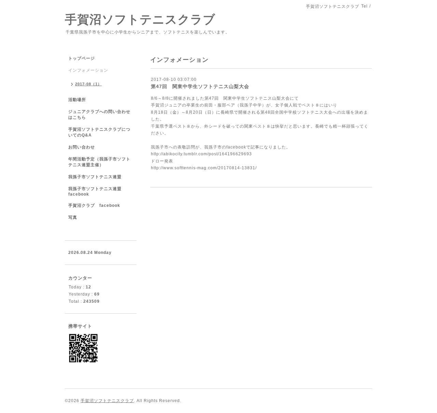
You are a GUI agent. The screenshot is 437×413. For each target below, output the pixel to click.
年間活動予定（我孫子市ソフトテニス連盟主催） (99, 162)
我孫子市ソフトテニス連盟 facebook (95, 191)
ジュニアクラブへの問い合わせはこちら (99, 114)
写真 (72, 217)
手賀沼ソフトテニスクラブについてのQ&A (99, 132)
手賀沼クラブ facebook (94, 205)
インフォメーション (88, 70)
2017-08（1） (88, 84)
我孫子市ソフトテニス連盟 (95, 176)
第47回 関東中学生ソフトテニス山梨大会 (200, 86)
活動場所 (77, 99)
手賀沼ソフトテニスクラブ (140, 19)
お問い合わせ (81, 147)
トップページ (81, 58)
